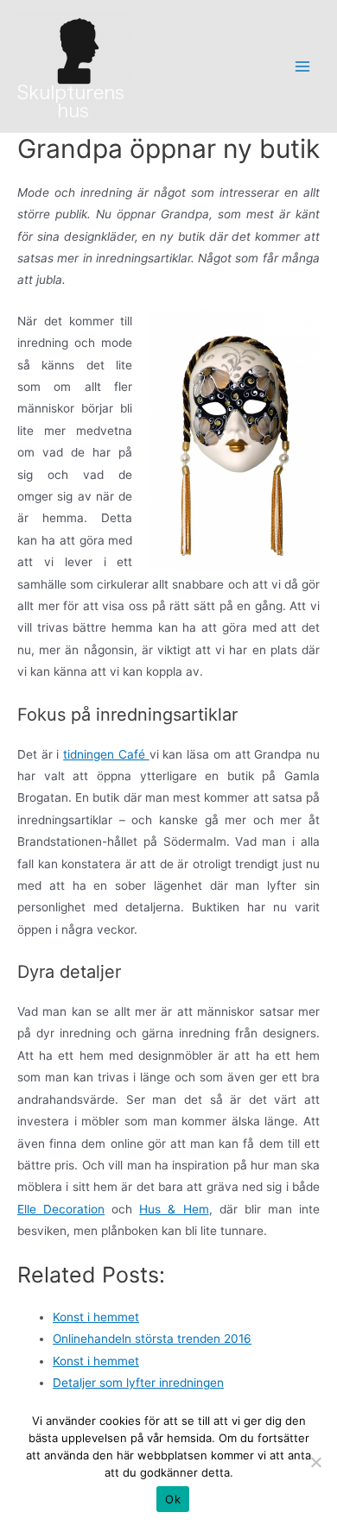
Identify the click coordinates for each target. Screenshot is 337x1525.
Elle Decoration (61, 1209)
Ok (173, 1499)
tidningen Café (106, 754)
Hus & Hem (173, 1209)
